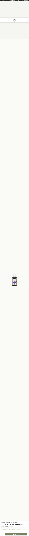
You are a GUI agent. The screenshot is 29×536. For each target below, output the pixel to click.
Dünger (2, 522)
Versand (16, 529)
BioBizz (4, 522)
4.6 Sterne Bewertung (26, 0)
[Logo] (14, 20)
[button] (27, 20)
